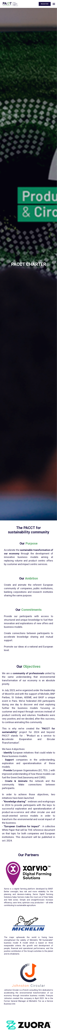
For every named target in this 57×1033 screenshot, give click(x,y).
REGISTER (44, 4)
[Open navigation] (54, 4)
